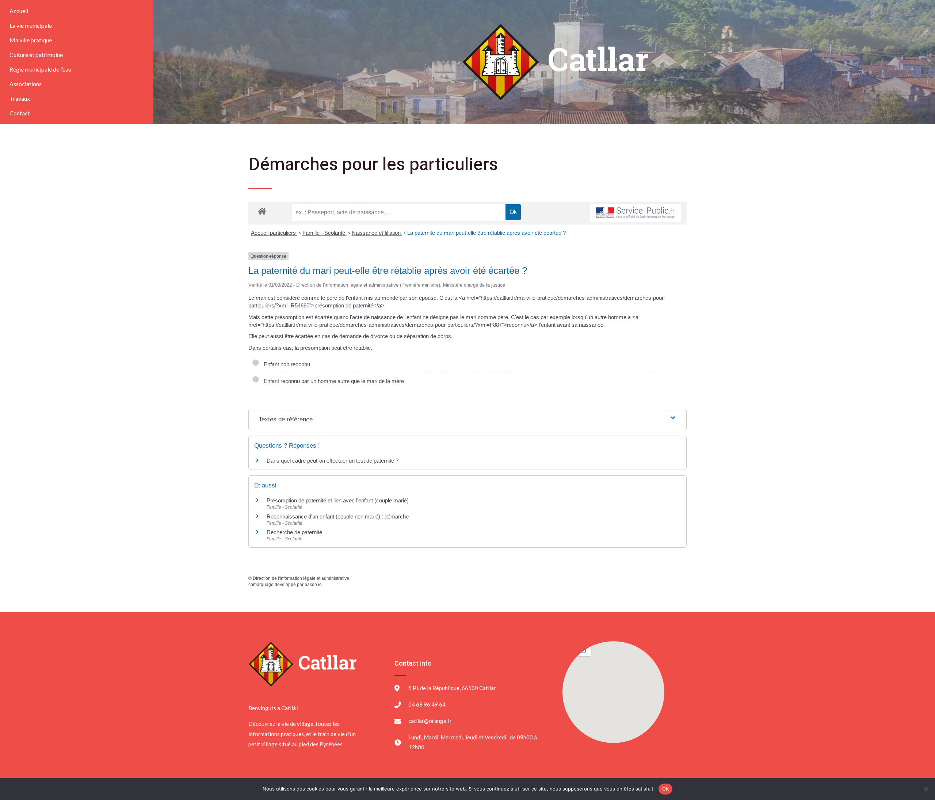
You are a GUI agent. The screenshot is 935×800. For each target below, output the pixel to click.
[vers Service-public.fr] (635, 213)
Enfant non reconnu (285, 364)
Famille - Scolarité (324, 233)
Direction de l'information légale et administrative (301, 578)
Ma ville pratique (30, 40)
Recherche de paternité (294, 532)
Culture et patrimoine (36, 54)
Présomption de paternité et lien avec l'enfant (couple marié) (338, 500)
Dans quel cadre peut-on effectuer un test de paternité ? (332, 461)
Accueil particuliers (274, 233)
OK (665, 789)
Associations (25, 83)
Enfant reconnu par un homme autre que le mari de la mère (332, 381)
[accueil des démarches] (262, 211)
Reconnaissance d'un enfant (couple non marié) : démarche (338, 516)
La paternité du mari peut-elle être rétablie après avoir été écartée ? (486, 233)
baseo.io (313, 584)
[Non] (926, 789)
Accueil (18, 10)
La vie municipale (30, 25)
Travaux (19, 98)
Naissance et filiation (377, 233)
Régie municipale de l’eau (40, 69)
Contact (19, 113)
